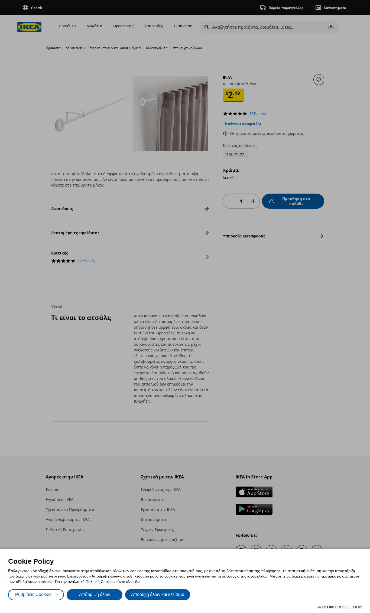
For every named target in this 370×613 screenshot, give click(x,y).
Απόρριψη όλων (94, 594)
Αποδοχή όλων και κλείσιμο (157, 594)
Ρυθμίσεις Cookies (33, 594)
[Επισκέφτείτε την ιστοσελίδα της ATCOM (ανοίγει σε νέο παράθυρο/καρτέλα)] (340, 607)
